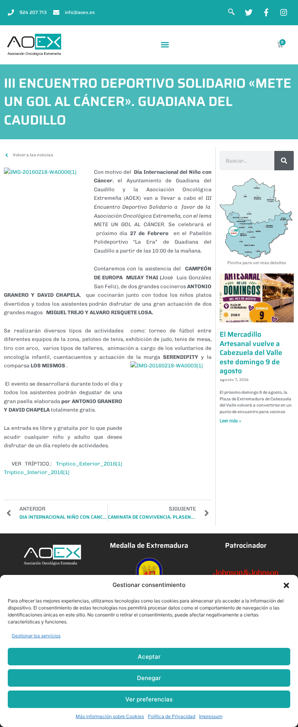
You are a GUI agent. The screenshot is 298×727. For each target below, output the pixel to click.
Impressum (210, 716)
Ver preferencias (149, 699)
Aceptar (149, 656)
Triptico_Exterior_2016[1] (89, 463)
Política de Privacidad (171, 716)
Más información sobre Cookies (110, 716)
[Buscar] (284, 160)
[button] (286, 585)
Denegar (149, 678)
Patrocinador (246, 545)
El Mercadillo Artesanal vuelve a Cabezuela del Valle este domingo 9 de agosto (251, 352)
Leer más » (230, 421)
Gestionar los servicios (36, 636)
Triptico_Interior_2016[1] (36, 472)
